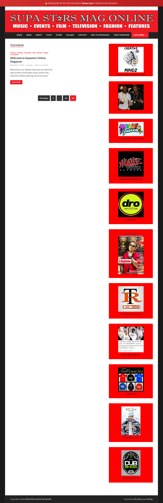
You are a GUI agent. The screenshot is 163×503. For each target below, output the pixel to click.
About (39, 35)
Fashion (20, 53)
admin (30, 65)
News (28, 35)
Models (40, 53)
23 (66, 98)
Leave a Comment (41, 65)
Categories (138, 35)
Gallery (70, 35)
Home (19, 35)
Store (59, 35)
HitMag (149, 499)
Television (14, 55)
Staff (49, 35)
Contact (82, 35)
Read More (15, 81)
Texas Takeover (121, 35)
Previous (44, 98)
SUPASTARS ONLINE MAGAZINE (38, 499)
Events (13, 53)
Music (46, 53)
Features (27, 53)
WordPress (138, 499)
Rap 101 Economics (100, 35)
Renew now (87, 3)
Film (34, 53)
